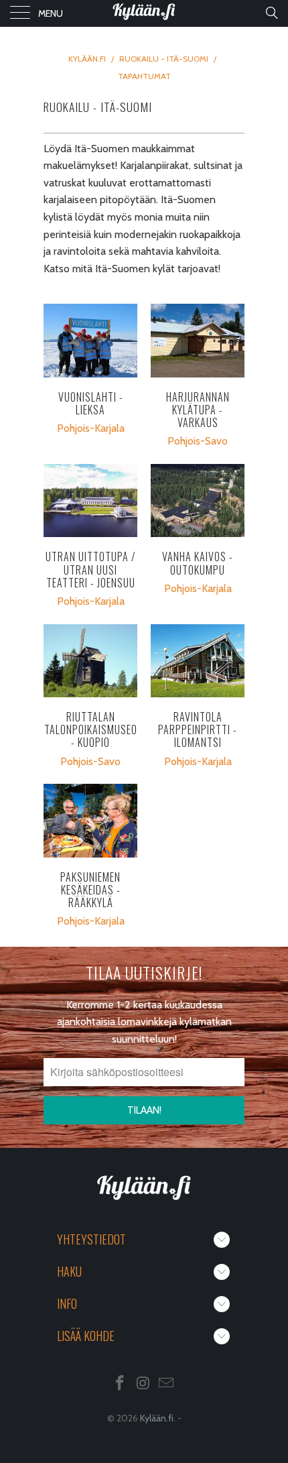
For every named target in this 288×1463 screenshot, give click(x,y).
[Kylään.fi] (144, 13)
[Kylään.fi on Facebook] (120, 1384)
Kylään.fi (156, 1418)
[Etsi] (271, 12)
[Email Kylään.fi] (167, 1384)
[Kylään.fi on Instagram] (143, 1384)
